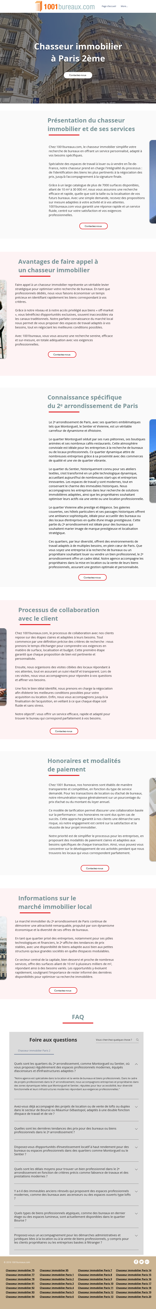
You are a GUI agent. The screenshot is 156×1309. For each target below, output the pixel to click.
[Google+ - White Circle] (147, 1262)
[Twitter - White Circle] (141, 1262)
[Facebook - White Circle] (136, 1262)
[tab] (34, 1051)
